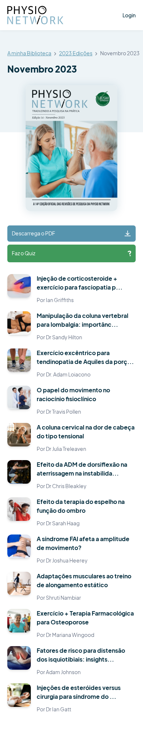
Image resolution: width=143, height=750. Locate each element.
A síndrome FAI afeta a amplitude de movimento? (83, 543)
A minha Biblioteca (29, 53)
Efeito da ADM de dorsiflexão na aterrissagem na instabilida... (82, 468)
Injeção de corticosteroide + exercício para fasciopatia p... (79, 282)
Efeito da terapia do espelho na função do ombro (81, 506)
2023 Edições (75, 53)
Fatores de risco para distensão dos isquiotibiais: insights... (81, 654)
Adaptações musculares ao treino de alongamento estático (84, 580)
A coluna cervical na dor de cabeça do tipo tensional (86, 431)
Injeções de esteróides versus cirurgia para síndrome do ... (79, 692)
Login (129, 15)
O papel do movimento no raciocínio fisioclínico (73, 394)
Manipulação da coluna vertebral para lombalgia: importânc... (82, 320)
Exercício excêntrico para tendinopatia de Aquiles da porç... (85, 357)
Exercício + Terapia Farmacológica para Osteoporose (85, 617)
